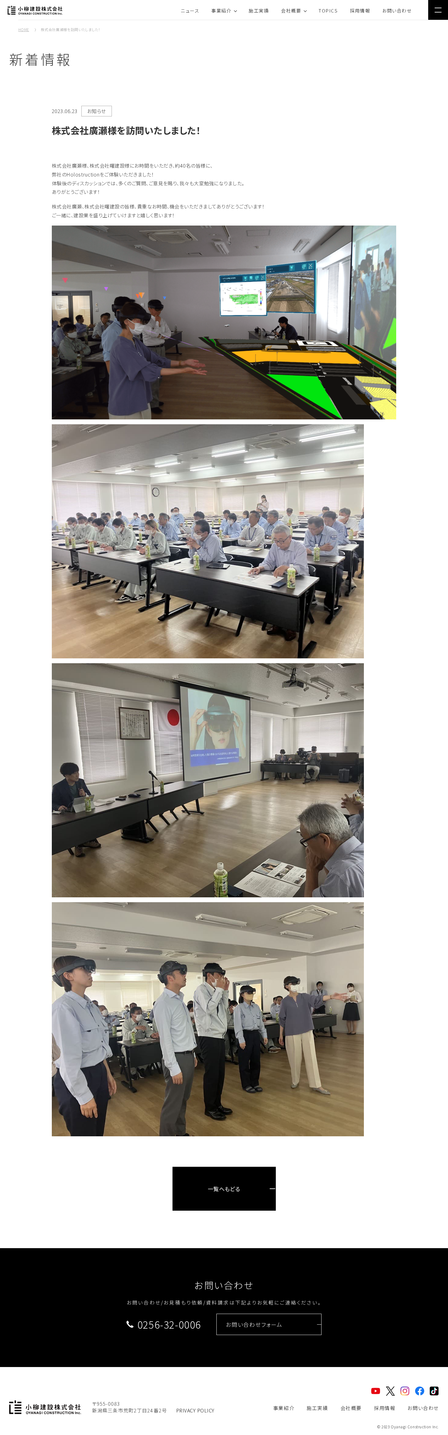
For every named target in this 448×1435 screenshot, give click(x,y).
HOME (23, 29)
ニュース (190, 10)
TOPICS (328, 10)
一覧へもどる (224, 1189)
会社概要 (291, 10)
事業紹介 (221, 10)
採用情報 (360, 10)
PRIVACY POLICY (195, 1410)
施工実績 (259, 10)
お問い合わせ (396, 10)
